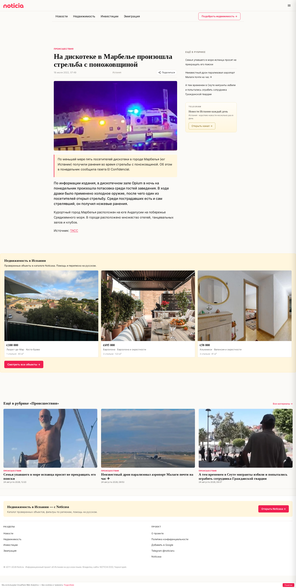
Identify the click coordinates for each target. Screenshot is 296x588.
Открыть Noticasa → (273, 508)
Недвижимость (84, 16)
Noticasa (156, 556)
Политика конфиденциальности (169, 539)
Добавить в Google (162, 544)
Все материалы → (283, 403)
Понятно (288, 585)
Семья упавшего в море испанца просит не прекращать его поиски (49, 476)
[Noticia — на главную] (13, 5)
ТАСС (74, 230)
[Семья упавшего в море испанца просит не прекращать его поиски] (50, 438)
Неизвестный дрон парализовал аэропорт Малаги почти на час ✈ (147, 476)
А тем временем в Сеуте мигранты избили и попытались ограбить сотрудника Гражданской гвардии (243, 476)
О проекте (157, 533)
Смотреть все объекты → (23, 364)
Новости (62, 16)
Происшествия (63, 49)
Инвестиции (109, 16)
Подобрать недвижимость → (219, 16)
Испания (117, 72)
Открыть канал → (202, 125)
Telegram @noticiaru (162, 550)
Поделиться (168, 72)
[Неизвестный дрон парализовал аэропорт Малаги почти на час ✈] (148, 438)
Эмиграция (132, 16)
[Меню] (289, 5)
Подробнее (69, 585)
